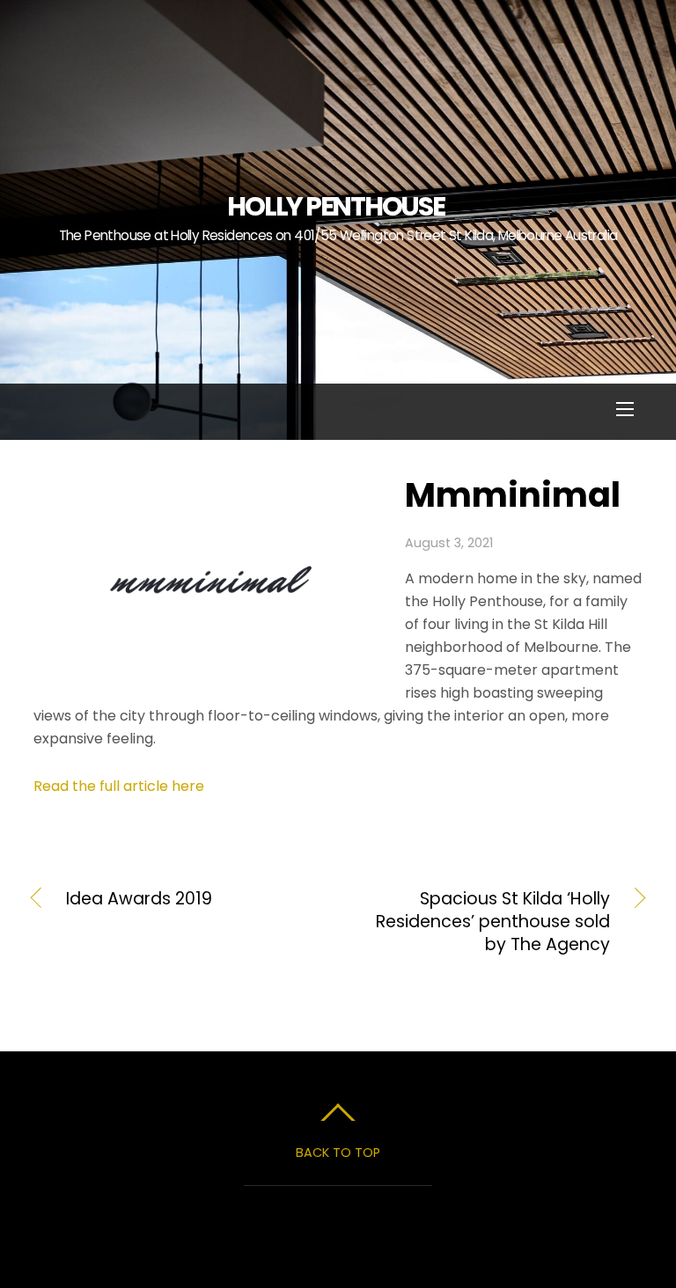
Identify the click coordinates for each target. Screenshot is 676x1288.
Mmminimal (513, 495)
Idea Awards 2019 (139, 899)
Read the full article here (118, 786)
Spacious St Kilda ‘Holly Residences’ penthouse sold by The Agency (483, 922)
